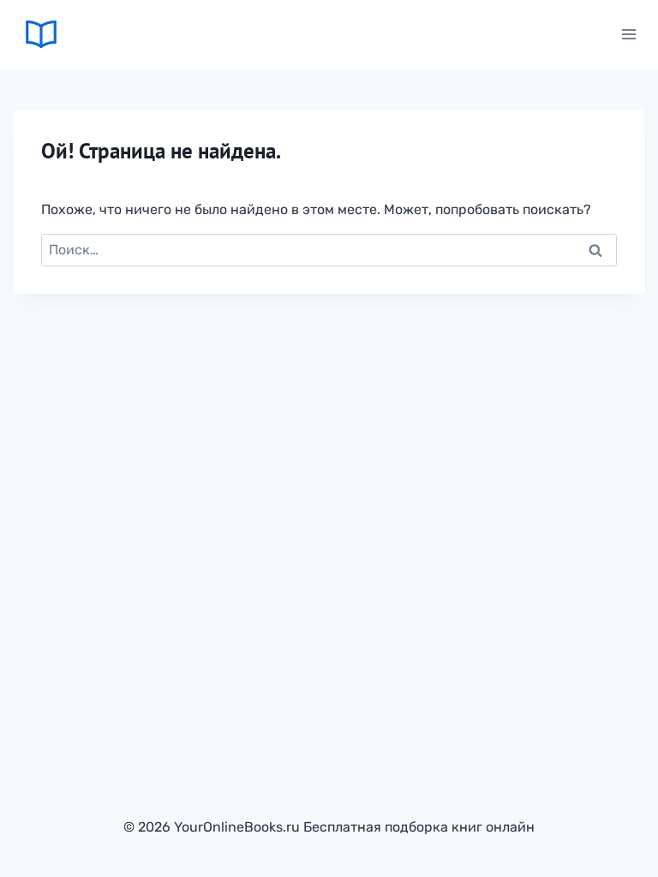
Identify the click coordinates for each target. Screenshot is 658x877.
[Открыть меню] (628, 34)
